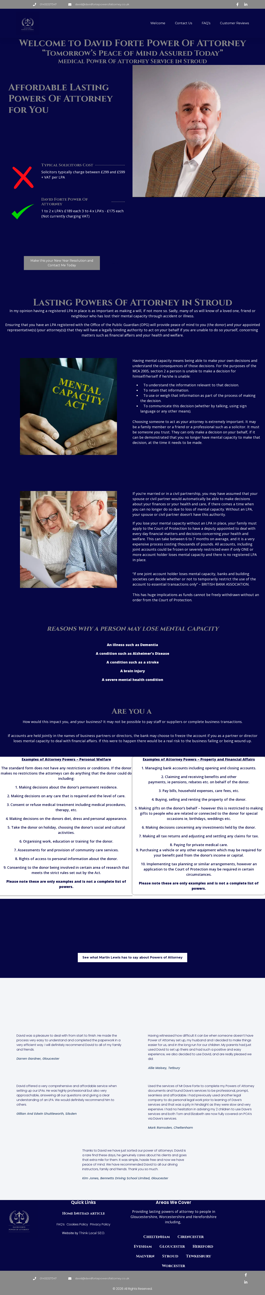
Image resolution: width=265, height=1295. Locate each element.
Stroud (170, 1256)
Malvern (145, 1256)
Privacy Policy (100, 1224)
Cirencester (191, 1236)
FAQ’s (206, 23)
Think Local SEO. (91, 1233)
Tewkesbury (198, 1256)
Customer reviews (234, 23)
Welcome (157, 23)
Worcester (173, 1265)
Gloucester (172, 1246)
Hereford (203, 1246)
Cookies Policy (77, 1224)
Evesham (143, 1246)
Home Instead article (83, 1213)
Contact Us (183, 23)
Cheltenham (156, 1236)
